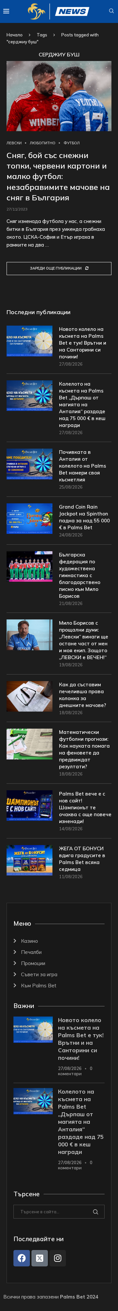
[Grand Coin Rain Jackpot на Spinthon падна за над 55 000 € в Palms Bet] (29, 518)
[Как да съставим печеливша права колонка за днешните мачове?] (29, 696)
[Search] (111, 11)
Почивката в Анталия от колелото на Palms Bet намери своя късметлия (82, 466)
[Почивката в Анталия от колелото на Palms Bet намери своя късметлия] (29, 464)
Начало (15, 34)
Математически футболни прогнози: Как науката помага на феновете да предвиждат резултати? (84, 749)
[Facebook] (21, 1258)
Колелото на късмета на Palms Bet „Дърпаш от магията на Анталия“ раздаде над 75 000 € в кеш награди (82, 404)
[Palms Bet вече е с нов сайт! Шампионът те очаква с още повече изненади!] (29, 805)
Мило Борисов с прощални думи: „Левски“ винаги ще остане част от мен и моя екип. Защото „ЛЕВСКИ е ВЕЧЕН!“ (83, 640)
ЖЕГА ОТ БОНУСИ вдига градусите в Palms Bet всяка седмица (82, 858)
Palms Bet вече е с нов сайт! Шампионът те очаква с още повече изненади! (85, 807)
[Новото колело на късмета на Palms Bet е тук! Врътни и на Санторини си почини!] (29, 341)
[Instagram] (57, 1258)
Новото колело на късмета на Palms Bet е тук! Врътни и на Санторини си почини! (82, 343)
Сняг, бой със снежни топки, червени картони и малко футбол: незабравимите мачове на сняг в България (58, 176)
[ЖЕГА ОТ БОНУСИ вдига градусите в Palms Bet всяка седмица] (29, 860)
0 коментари (75, 1071)
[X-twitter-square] (39, 1258)
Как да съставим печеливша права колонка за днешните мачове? (82, 694)
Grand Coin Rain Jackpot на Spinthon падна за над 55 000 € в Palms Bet (84, 517)
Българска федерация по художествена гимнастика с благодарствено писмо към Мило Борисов (79, 575)
